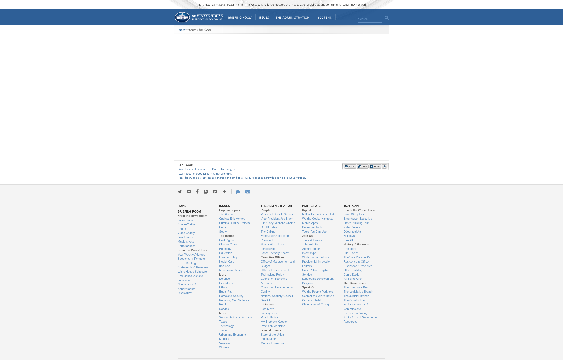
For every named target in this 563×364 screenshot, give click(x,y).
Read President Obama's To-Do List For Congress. (208, 169)
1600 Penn (324, 17)
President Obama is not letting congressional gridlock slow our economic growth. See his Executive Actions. (242, 177)
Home (198, 17)
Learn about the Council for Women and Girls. (205, 173)
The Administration (293, 17)
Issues (264, 17)
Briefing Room (240, 17)
